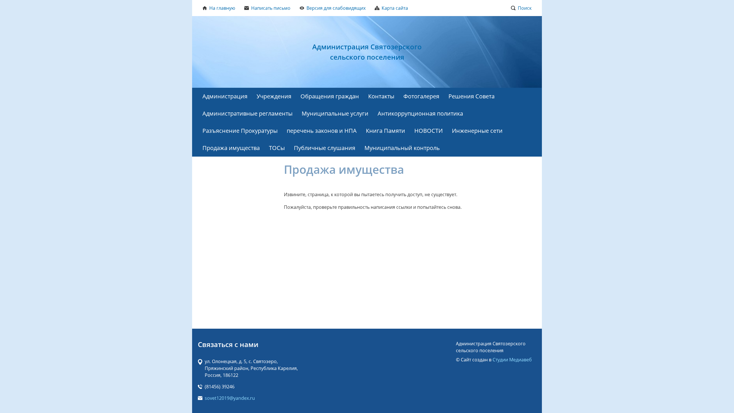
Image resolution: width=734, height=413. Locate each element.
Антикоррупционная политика (420, 113)
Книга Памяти (385, 131)
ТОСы (277, 148)
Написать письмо (270, 8)
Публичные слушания (324, 148)
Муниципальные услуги (335, 113)
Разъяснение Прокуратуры (240, 131)
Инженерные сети (477, 131)
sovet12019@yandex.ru (230, 398)
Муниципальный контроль (402, 148)
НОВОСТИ (428, 131)
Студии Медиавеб (512, 359)
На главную (222, 8)
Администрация (224, 96)
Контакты (381, 96)
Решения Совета (471, 96)
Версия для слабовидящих (336, 8)
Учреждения (274, 96)
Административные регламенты (247, 113)
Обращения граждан (329, 96)
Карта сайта (395, 8)
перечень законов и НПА (322, 131)
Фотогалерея (421, 96)
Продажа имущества (231, 148)
